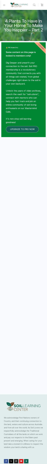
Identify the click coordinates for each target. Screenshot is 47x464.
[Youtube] (21, 461)
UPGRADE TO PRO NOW (22, 129)
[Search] (35, 5)
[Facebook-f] (6, 461)
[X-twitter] (11, 461)
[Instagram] (16, 461)
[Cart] (42, 5)
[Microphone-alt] (26, 461)
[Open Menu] (4, 4)
